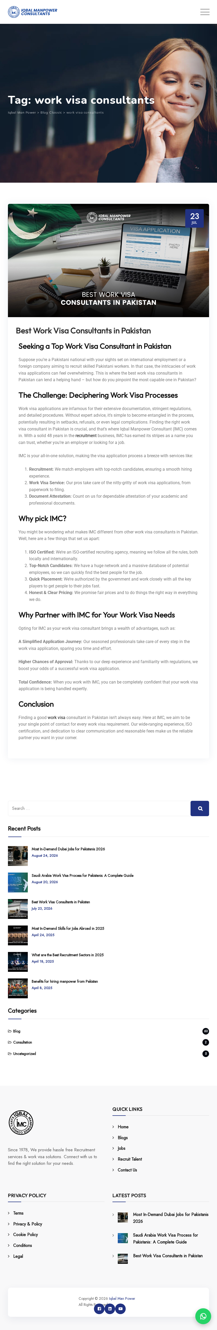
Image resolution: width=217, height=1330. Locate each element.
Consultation (22, 1042)
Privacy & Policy (27, 1224)
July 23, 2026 (42, 908)
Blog (16, 1031)
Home (123, 1127)
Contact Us (127, 1170)
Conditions (22, 1245)
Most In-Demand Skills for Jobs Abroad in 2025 (68, 928)
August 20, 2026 (45, 882)
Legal (18, 1256)
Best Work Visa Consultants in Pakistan (83, 330)
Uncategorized (24, 1053)
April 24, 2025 (43, 935)
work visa (56, 717)
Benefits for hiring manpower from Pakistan (65, 981)
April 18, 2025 (43, 961)
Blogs (123, 1138)
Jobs (121, 1148)
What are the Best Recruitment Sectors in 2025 (68, 955)
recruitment (86, 435)
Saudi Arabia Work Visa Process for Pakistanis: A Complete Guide (82, 875)
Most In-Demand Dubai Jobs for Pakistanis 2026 (68, 849)
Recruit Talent (130, 1159)
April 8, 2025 (42, 988)
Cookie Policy (25, 1235)
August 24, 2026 (45, 855)
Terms (18, 1213)
